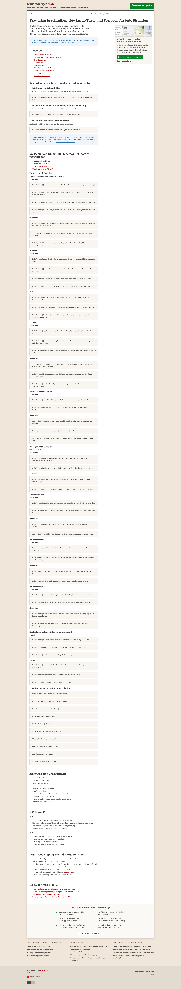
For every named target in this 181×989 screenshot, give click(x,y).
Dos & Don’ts (38, 73)
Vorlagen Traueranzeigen (67, 8)
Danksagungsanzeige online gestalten (41, 949)
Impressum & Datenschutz (144, 971)
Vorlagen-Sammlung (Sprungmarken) (47, 57)
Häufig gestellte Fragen (124, 61)
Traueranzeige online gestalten (38, 946)
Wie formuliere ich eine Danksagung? (83, 955)
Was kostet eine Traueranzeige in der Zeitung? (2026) (89, 946)
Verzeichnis (31, 8)
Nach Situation (39, 63)
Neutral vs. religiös (40, 65)
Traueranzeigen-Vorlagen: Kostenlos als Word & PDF (132, 946)
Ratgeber (53, 8)
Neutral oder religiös (39, 166)
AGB (152, 974)
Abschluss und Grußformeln (44, 71)
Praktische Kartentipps (42, 76)
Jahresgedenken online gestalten (39, 953)
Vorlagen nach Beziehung (41, 161)
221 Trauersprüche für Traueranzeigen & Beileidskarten (133, 953)
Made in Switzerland (35, 976)
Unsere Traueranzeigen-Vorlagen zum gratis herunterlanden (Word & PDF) (58, 892)
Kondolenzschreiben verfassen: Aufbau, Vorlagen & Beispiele (88, 959)
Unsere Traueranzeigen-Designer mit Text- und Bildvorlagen (44, 942)
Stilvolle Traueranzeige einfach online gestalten (129, 40)
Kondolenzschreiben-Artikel (65, 142)
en (32, 982)
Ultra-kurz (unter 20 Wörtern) (44, 68)
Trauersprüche (83, 8)
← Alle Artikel (33, 14)
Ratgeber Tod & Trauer (76, 942)
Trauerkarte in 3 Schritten (43, 55)
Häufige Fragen (42, 8)
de (29, 982)
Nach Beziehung (40, 60)
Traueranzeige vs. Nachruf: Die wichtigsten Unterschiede (52, 897)
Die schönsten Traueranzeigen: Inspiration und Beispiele (128, 957)
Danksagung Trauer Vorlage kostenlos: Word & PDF (131, 949)
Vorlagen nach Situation (40, 164)
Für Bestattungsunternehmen (38, 956)
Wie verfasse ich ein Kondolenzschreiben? (47, 894)
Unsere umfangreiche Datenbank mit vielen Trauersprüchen (53, 889)
